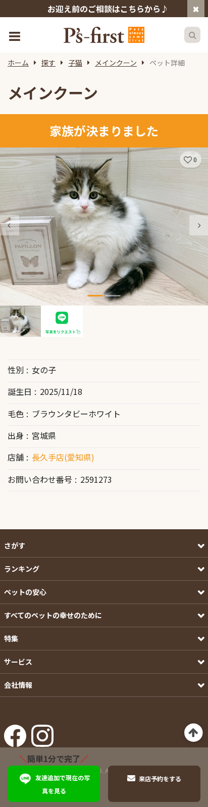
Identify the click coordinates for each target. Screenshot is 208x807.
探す (48, 63)
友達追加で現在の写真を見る (62, 784)
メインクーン (116, 63)
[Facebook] (15, 733)
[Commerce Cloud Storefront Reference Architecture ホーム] (104, 35)
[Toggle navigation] (15, 35)
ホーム (18, 63)
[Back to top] (193, 733)
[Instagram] (42, 733)
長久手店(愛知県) (63, 457)
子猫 (75, 63)
